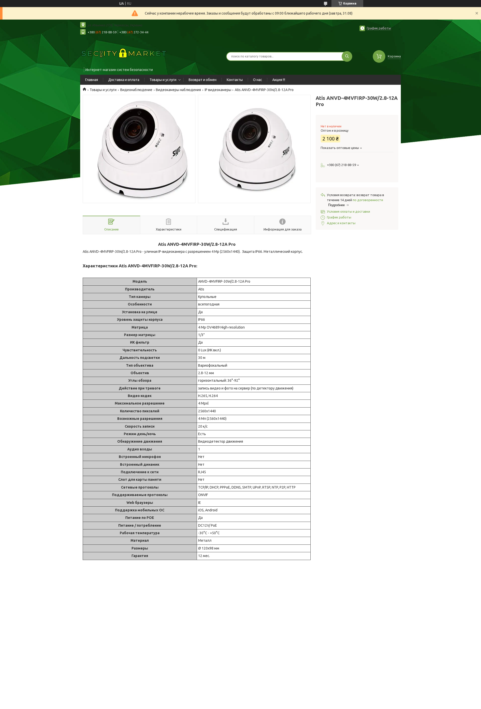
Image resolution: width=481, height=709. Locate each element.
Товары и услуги (163, 80)
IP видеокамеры (218, 90)
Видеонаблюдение (136, 90)
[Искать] (347, 56)
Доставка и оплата (123, 80)
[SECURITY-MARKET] (124, 53)
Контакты (235, 80)
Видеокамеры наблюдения (178, 90)
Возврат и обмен (202, 80)
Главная (91, 80)
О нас (257, 80)
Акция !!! (278, 80)
